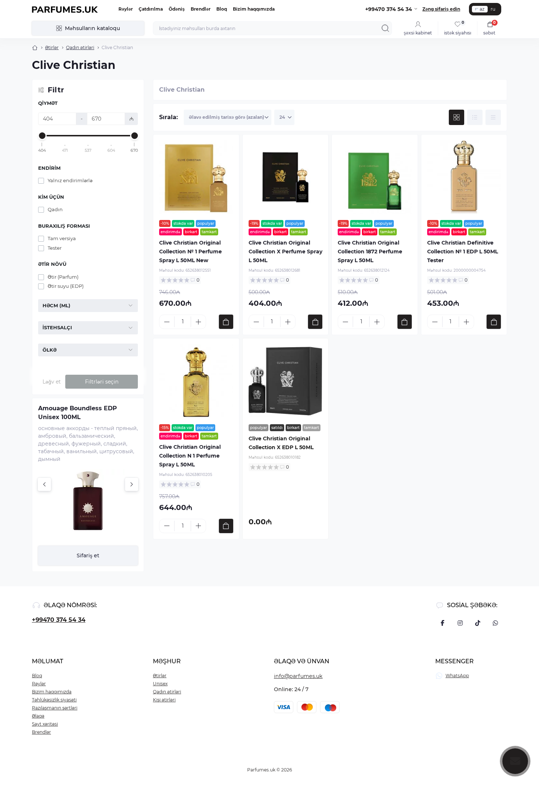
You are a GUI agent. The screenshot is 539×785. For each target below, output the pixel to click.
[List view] (475, 117)
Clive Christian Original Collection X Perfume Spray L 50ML (285, 251)
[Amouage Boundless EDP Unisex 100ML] (88, 500)
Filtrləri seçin (101, 381)
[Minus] (167, 322)
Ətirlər (52, 47)
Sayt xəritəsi (45, 724)
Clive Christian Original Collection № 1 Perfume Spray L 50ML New (190, 251)
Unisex (160, 683)
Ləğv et (52, 381)
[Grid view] (456, 117)
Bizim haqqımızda (254, 9)
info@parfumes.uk (298, 676)
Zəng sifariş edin (441, 9)
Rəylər (125, 9)
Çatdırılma (151, 9)
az (482, 9)
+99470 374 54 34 (58, 619)
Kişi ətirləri (164, 700)
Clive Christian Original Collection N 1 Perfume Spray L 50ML (190, 456)
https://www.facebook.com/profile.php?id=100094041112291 (442, 623)
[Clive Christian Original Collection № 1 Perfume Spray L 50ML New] (196, 177)
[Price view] (493, 117)
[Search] (385, 28)
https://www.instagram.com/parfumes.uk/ (460, 623)
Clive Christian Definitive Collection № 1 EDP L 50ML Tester (462, 251)
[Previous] (44, 484)
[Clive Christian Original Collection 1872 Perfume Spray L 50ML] (375, 177)
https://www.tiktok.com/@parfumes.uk (477, 623)
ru (493, 9)
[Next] (131, 484)
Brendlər (200, 9)
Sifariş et (88, 555)
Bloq (221, 9)
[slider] (42, 135)
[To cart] (226, 322)
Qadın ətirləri (80, 47)
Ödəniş (177, 9)
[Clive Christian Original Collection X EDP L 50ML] (286, 381)
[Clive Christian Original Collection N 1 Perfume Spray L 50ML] (196, 381)
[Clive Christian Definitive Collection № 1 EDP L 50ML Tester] (464, 177)
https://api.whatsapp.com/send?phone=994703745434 (495, 623)
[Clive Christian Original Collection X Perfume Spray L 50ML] (286, 177)
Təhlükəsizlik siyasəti (54, 700)
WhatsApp (457, 675)
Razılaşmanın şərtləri (54, 708)
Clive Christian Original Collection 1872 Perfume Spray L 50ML (370, 251)
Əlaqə (38, 716)
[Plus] (198, 322)
